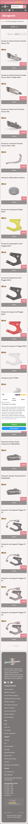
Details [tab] (23, 399)
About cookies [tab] (14, 399)
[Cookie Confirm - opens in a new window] (20, 395)
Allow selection (14, 428)
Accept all (14, 424)
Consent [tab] (5, 399)
